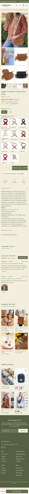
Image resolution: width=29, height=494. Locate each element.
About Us (3, 468)
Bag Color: (6, 109)
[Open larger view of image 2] (7, 56)
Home (2, 10)
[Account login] (20, 5)
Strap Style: (7, 116)
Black (10, 112)
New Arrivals (4, 454)
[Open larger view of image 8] (14, 85)
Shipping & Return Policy (10, 234)
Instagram (3, 473)
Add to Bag (18, 491)
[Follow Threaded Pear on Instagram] (2, 447)
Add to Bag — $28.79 (21, 168)
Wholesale (3, 470)
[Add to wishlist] (12, 311)
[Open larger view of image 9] (19, 85)
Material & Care (6, 230)
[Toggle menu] (27, 5)
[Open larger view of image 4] (7, 74)
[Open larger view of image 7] (9, 85)
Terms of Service (20, 470)
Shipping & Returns (20, 459)
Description (5, 188)
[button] (14, 30)
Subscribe (23, 431)
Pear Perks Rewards (20, 454)
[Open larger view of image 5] (21, 74)
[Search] (16, 5)
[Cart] (23, 5)
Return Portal (19, 456)
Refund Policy (19, 473)
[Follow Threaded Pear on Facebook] (4, 447)
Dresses (3, 456)
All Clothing (7, 10)
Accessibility (18, 475)
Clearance (3, 459)
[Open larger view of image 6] (3, 85)
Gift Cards (3, 461)
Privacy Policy (19, 468)
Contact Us (18, 461)
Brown (4, 112)
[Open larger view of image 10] (25, 85)
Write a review (22, 257)
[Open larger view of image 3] (21, 56)
